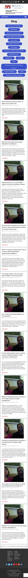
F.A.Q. (8, 557)
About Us (10, 552)
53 (9, 546)
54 (11, 546)
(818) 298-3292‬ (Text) (19, 6)
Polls (14, 61)
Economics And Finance (14, 43)
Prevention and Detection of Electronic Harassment (14, 67)
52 (8, 546)
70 (16, 546)
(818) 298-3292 (17, 5)
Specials (9, 551)
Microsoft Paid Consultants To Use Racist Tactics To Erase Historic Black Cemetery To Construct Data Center (14, 227)
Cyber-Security (14, 40)
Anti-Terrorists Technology (14, 25)
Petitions (20, 58)
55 (13, 546)
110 (24, 546)
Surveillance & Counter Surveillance (14, 75)
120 (26, 546)
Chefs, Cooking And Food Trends (14, 36)
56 (14, 546)
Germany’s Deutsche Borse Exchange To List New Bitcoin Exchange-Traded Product (14, 442)
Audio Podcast (14, 29)
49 (2, 546)
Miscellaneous (9, 58)
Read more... (5, 117)
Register (17, 558)
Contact (9, 560)
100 (22, 546)
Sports (22, 71)
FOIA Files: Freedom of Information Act (14, 50)
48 (1, 546)
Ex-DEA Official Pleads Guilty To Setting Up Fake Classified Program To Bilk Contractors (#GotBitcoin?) (13, 355)
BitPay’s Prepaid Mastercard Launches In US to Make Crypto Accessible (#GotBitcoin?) (14, 398)
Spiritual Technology (9, 71)
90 (20, 546)
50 (4, 546)
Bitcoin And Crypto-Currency (14, 33)
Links (8, 555)
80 (18, 546)
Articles (9, 558)
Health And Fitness (14, 54)
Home (15, 551)
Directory (10, 554)
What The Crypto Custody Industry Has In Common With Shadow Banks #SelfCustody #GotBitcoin (14, 251)
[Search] (16, 2)
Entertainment (14, 47)
